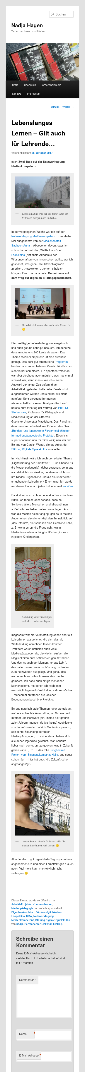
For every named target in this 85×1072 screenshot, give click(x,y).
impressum (33, 93)
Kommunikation (42, 904)
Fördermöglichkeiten (48, 912)
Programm (61, 362)
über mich (30, 85)
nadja (19, 924)
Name (26, 1033)
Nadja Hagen (27, 25)
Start (15, 85)
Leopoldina (18, 255)
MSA (29, 916)
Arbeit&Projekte (21, 904)
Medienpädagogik (22, 908)
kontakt (16, 93)
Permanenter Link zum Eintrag (43, 924)
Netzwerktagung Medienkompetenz (33, 236)
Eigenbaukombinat (22, 912)
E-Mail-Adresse (30, 1055)
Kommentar (27, 980)
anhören (68, 486)
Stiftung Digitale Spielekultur (29, 449)
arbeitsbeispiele (51, 85)
